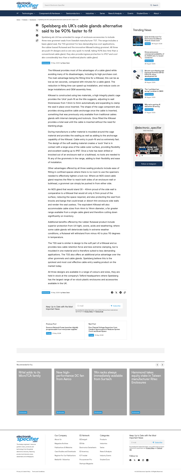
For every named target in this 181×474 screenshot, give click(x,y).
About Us (58, 439)
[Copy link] (37, 40)
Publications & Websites (63, 447)
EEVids (81, 443)
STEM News (149, 109)
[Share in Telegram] (37, 35)
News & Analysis (106, 451)
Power (49, 333)
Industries (103, 443)
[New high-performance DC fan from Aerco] (71, 392)
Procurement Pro (85, 459)
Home (18, 19)
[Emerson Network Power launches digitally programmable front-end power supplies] (63, 330)
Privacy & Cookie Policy (23, 471)
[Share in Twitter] (37, 30)
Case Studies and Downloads (65, 451)
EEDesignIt (83, 439)
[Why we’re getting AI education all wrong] (138, 109)
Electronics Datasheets (87, 447)
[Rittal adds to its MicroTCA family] (34, 392)
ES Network (84, 435)
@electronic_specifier (148, 127)
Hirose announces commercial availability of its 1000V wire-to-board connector (154, 55)
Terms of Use (99, 311)
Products (24, 19)
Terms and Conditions (38, 471)
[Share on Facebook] (37, 25)
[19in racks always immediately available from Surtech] (109, 392)
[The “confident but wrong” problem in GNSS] (138, 93)
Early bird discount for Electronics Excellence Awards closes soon (153, 38)
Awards (147, 43)
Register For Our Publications (65, 455)
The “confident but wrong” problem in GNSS (154, 90)
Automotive (149, 61)
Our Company (61, 435)
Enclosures (33, 19)
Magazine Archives (61, 443)
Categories (104, 435)
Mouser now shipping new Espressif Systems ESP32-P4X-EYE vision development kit (154, 73)
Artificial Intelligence (152, 79)
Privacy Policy (89, 311)
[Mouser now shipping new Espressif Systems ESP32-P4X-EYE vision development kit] (138, 75)
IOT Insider (83, 455)
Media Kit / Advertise (62, 459)
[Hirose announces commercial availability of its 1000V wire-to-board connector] (138, 56)
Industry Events (105, 455)
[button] (17, 13)
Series (102, 447)
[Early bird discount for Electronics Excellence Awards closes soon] (138, 41)
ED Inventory (84, 451)
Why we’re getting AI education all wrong (152, 105)
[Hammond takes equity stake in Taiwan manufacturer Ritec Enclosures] (147, 392)
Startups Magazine (86, 463)
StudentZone (105, 459)
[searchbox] (96, 5)
